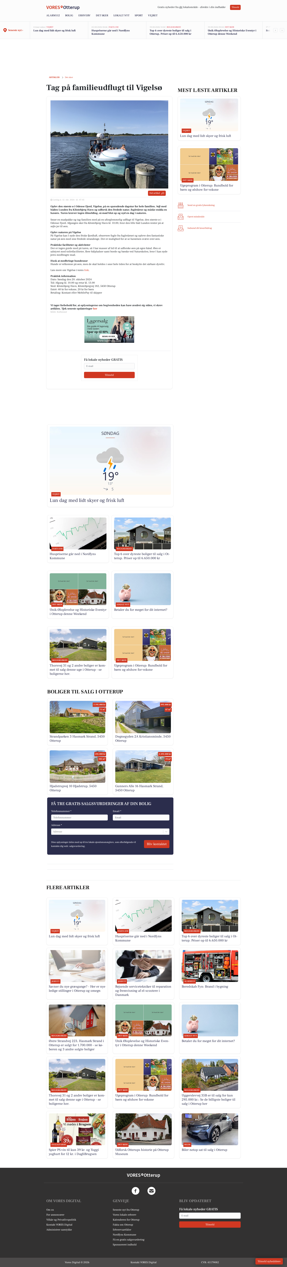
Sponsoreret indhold (125, 1244)
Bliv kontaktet (157, 844)
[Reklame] (109, 329)
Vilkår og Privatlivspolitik (61, 1219)
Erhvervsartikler (122, 1229)
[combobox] (53, 832)
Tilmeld (235, 7)
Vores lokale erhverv (124, 1214)
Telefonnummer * (61, 811)
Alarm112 (53, 15)
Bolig (69, 15)
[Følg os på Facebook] (136, 1191)
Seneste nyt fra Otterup (126, 1209)
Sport (139, 15)
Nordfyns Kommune (124, 1234)
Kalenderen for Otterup (126, 1219)
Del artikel (154, 193)
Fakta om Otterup (123, 1224)
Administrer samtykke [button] (59, 1229)
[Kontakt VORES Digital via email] (151, 1191)
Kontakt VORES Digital (59, 1224)
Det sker (102, 15)
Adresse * (56, 825)
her (95, 308)
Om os (50, 1209)
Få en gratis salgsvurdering (128, 1239)
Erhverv (84, 15)
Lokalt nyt (121, 15)
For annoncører (55, 1214)
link (86, 270)
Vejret (152, 15)
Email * (117, 811)
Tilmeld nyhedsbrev (269, 1261)
